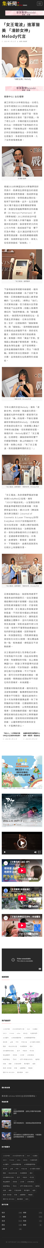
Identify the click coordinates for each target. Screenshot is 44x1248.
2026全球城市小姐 (18, 1029)
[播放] (5, 852)
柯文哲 (32, 1051)
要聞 (3, 1229)
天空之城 (24, 1042)
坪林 (17, 1042)
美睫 (10, 1064)
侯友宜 (25, 1033)
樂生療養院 (6, 1055)
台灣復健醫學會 (16, 1038)
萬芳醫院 (27, 1064)
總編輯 (25, 41)
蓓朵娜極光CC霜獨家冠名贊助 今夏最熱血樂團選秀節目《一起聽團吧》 (27, 1136)
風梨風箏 (20, 1072)
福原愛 (37, 1059)
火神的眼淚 (30, 1055)
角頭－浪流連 (7, 1068)
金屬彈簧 (22, 1068)
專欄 (3, 1217)
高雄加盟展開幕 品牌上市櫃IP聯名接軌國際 (27, 1112)
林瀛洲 (25, 1051)
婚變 (4, 1046)
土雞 (11, 1042)
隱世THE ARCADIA (8, 1072)
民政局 (15, 1055)
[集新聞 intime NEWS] (13, 3)
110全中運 (6, 1029)
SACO (5, 1033)
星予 (18, 1051)
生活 (14, 1109)
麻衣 (27, 1072)
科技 (24, 1221)
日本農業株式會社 (8, 1051)
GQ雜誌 (35, 1029)
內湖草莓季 (33, 1033)
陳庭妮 (30, 1068)
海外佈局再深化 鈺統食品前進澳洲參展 (27, 1123)
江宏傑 (22, 1055)
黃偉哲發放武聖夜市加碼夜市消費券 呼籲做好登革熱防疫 (22, 997)
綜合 (3, 1225)
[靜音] (35, 852)
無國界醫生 (6, 1059)
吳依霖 (5, 1042)
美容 (24, 1225)
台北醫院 (6, 1038)
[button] (22, 843)
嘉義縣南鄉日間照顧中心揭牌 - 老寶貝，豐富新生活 (31, 735)
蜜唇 (34, 1064)
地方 (3, 1212)
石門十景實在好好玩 (26, 1059)
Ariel (28, 1029)
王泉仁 (15, 1059)
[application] (22, 843)
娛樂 (24, 1212)
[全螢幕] (39, 852)
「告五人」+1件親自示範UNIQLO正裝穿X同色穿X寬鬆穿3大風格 (11, 735)
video (18, 1033)
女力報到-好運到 (35, 1042)
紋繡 (4, 1064)
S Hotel (11, 1033)
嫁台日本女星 (13, 1046)
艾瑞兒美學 (17, 1064)
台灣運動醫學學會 (29, 1038)
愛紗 (31, 1046)
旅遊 (24, 1217)
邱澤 (15, 1068)
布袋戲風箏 (23, 1046)
